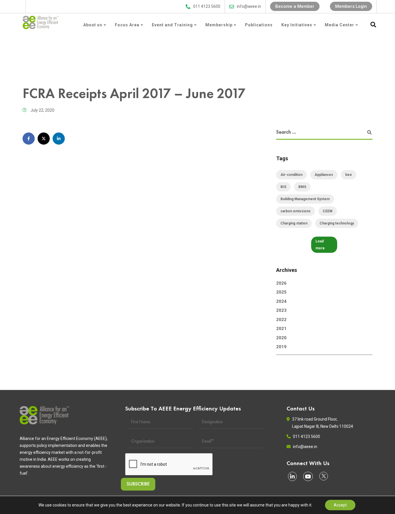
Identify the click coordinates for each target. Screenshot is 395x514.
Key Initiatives (296, 25)
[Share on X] (44, 138)
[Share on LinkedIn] (59, 138)
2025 (281, 292)
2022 (281, 319)
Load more (320, 244)
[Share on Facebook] (29, 138)
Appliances (324, 175)
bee (348, 175)
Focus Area (127, 25)
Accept (340, 505)
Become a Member (294, 6)
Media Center (339, 25)
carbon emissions (295, 211)
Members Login (351, 6)
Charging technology (337, 223)
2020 (281, 337)
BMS (302, 187)
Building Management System (305, 199)
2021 (281, 328)
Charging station (293, 223)
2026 (281, 283)
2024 (281, 301)
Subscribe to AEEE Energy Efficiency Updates (134, 6)
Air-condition (291, 175)
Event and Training (172, 25)
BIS (283, 187)
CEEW (328, 211)
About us (92, 25)
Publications (259, 25)
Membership (218, 25)
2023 (281, 310)
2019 (281, 346)
